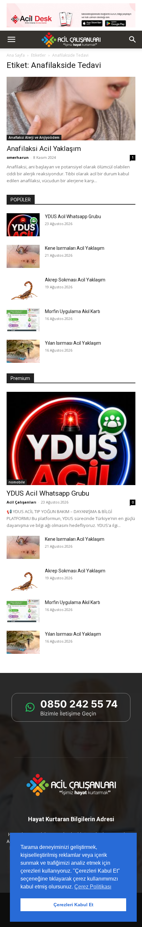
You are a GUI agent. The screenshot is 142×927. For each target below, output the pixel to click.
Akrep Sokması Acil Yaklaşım (75, 279)
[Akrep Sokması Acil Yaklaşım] (23, 288)
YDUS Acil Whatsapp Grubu (73, 216)
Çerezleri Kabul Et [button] (73, 904)
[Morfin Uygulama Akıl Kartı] (23, 319)
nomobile (17, 482)
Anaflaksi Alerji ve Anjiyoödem (34, 137)
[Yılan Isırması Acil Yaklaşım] (23, 351)
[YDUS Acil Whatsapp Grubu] (23, 224)
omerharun (18, 157)
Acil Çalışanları (21, 502)
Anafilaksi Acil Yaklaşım (44, 149)
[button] (11, 39)
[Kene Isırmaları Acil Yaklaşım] (23, 256)
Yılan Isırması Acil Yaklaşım (73, 343)
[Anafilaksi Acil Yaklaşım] (71, 108)
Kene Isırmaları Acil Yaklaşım (74, 248)
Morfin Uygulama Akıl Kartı (72, 311)
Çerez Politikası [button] (92, 886)
